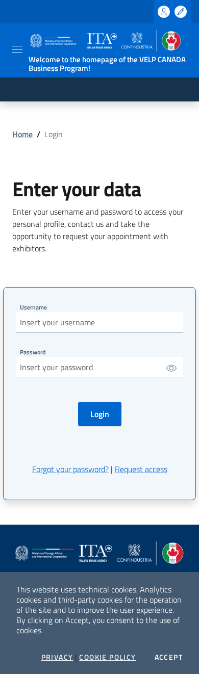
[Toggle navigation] (17, 49)
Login (99, 414)
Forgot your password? (70, 469)
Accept (169, 657)
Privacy (57, 657)
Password (32, 352)
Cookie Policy (107, 657)
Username (33, 307)
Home (22, 134)
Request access (141, 469)
